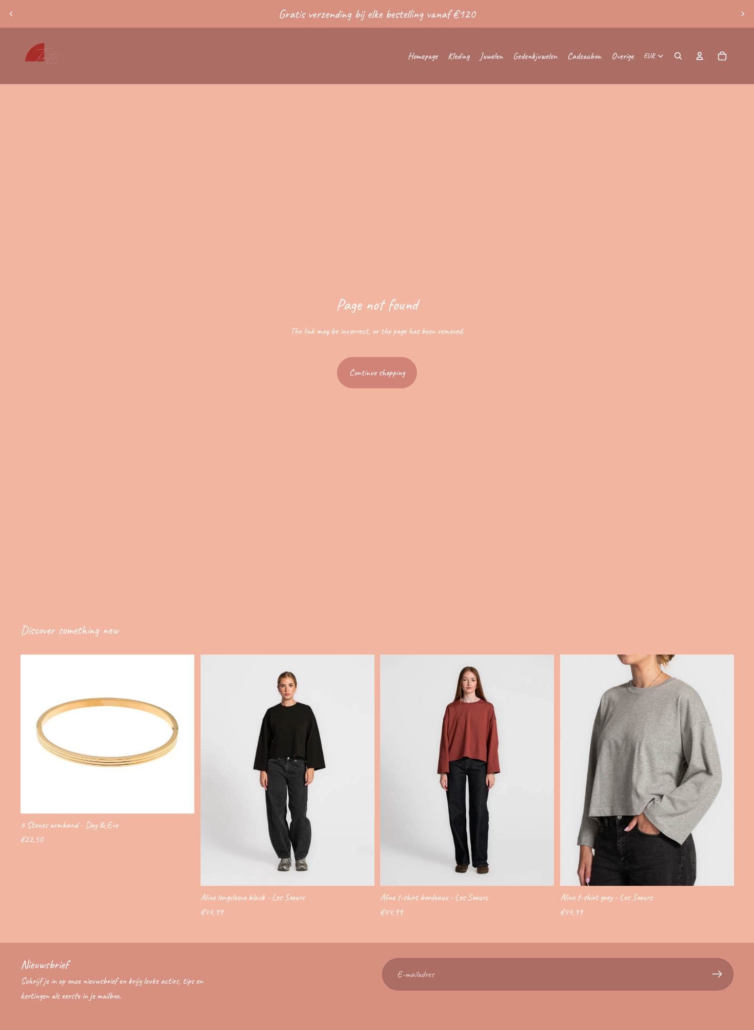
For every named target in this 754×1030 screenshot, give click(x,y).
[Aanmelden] (717, 974)
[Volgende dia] (742, 14)
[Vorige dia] (11, 14)
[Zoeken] (678, 56)
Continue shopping (377, 372)
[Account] (699, 56)
